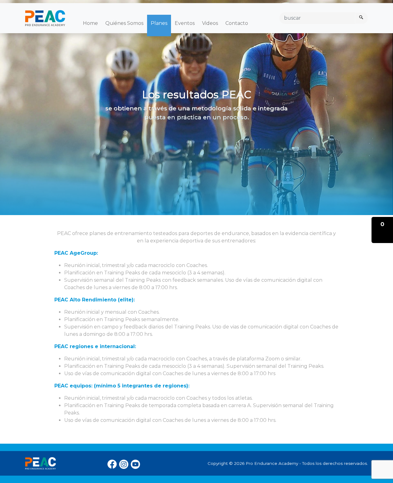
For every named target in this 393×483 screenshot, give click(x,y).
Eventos (185, 23)
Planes (159, 23)
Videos (210, 23)
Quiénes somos (124, 23)
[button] (382, 230)
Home (90, 23)
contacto (236, 23)
